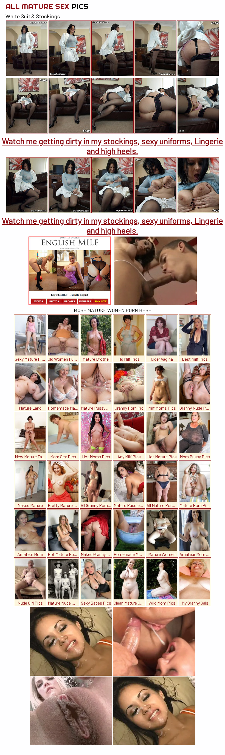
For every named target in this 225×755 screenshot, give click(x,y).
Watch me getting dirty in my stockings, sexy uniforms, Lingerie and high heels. (112, 146)
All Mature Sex (46, 6)
